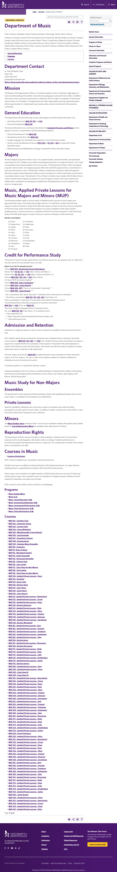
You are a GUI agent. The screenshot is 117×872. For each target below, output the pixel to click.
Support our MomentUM (97, 844)
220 (16, 305)
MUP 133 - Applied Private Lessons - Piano (25, 602)
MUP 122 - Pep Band (16, 579)
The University (94, 156)
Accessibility (45, 863)
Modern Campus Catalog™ (76, 870)
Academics (45, 836)
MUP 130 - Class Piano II (18, 594)
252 (20, 277)
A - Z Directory (98, 4)
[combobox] (65, 17)
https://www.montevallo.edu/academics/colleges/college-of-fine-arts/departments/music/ (42, 82)
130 (34, 297)
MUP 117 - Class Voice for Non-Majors (23, 567)
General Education (14, 53)
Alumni (44, 845)
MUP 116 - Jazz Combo (17, 564)
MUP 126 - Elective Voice (18, 585)
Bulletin (41, 12)
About (43, 832)
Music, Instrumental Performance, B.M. (24, 505)
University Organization (97, 153)
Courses (10, 59)
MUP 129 (29, 297)
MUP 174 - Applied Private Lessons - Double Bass (28, 658)
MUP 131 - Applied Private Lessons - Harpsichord (28, 596)
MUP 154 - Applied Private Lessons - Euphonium (28, 634)
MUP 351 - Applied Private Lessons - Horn (25, 763)
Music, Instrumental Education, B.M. (23, 503)
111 (16, 272)
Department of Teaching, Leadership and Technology (98, 125)
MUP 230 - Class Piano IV (19, 675)
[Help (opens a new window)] (81, 22)
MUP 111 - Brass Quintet (18, 550)
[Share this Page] (73, 22)
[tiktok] (19, 848)
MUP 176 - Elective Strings (19, 663)
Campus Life (68, 832)
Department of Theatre (97, 148)
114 (28, 272)
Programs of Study (95, 42)
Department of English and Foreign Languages (98, 99)
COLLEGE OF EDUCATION (98, 113)
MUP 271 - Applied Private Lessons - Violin (25, 719)
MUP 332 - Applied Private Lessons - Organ (26, 742)
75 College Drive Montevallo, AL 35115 (17, 840)
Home (34, 12)
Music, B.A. (13, 497)
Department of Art (95, 135)
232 (56, 143)
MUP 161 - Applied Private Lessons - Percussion (27, 643)
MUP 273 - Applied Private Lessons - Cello (25, 725)
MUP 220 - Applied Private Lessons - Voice (25, 669)
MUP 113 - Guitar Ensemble (19, 556)
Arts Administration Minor (23, 426)
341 (24, 277)
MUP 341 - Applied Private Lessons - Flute (25, 748)
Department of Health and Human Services (98, 118)
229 (38, 297)
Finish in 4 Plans (95, 46)
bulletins (36, 870)
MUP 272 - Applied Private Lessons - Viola (25, 722)
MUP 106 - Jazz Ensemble (19, 535)
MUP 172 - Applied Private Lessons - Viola (25, 652)
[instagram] (8, 848)
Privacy (70, 863)
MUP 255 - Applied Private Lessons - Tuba (25, 713)
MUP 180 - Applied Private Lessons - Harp (25, 666)
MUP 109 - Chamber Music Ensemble (23, 544)
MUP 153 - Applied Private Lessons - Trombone (27, 631)
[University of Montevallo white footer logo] (16, 835)
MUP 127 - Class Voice (17, 588)
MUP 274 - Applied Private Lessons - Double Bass (28, 728)
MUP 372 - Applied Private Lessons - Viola (25, 783)
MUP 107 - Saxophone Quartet (21, 538)
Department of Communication (100, 139)
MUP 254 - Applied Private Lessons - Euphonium (28, 710)
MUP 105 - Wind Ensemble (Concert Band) (25, 532)
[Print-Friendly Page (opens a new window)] (77, 22)
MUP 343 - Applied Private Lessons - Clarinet (26, 754)
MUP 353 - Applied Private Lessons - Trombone (27, 768)
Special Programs (95, 66)
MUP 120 (8, 305)
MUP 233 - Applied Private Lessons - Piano (25, 684)
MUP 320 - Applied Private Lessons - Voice (25, 736)
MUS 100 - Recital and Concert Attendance (28, 269)
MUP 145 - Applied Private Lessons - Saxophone (28, 620)
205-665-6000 (9, 843)
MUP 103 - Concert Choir (18, 526)
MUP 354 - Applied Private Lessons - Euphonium (28, 771)
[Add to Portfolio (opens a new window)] (69, 22)
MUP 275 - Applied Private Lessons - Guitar (26, 730)
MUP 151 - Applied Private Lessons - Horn (25, 626)
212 (19, 274)
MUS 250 (15, 277)
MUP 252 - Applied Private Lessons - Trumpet (27, 704)
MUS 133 (30, 305)
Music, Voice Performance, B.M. (21, 511)
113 (21, 272)
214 (29, 274)
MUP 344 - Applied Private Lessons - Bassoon (27, 757)
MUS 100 (31, 355)
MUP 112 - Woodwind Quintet (20, 553)
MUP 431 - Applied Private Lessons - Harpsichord (28, 800)
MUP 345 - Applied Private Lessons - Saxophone (28, 760)
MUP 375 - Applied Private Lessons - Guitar (26, 792)
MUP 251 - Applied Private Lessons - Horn (25, 701)
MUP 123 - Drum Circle (17, 582)
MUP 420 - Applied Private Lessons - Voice (26, 798)
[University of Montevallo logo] (13, 4)
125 (34, 121)
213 (22, 274)
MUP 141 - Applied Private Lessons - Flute (25, 608)
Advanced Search (97, 24)
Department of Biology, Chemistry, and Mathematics (99, 86)
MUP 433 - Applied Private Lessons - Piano (26, 806)
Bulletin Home (94, 32)
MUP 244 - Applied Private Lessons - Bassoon (27, 696)
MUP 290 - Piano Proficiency (20, 733)
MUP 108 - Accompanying (19, 541)
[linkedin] (15, 848)
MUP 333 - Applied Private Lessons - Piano (25, 745)
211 (16, 274)
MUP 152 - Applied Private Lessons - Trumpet (26, 628)
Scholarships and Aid (71, 845)
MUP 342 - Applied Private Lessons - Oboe (25, 751)
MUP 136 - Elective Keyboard (20, 605)
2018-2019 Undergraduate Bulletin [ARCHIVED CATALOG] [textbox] (63, 17)
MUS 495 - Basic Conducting (21, 283)
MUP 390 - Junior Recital (20, 291)
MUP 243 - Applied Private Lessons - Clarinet (26, 693)
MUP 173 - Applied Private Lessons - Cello (25, 655)
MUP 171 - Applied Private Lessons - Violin (25, 649)
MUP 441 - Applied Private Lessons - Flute (25, 809)
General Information (96, 37)
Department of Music (96, 144)
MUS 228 (28, 124)
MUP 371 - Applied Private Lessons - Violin (25, 780)
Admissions (45, 840)
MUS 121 (29, 121)
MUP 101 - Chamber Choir (19, 521)
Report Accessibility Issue (58, 863)
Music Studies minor (16, 423)
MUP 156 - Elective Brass (18, 640)
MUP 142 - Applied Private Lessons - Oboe (25, 611)
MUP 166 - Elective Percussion (20, 646)
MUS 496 (14, 288)
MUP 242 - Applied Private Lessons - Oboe (25, 690)
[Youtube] (12, 848)
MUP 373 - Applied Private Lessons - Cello (25, 786)
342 (40, 121)
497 (20, 288)
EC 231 (50, 143)
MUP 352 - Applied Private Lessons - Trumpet (27, 765)
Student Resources (70, 840)
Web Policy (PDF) (79, 863)
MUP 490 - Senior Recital (21, 285)
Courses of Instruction (16, 456)
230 (42, 297)
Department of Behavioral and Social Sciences (99, 79)
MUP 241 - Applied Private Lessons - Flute (25, 687)
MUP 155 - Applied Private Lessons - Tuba (25, 637)
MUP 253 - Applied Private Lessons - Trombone (27, 707)
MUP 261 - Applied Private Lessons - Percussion (27, 716)
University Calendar (96, 159)
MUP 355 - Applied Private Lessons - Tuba (25, 774)
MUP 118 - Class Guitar (17, 570)
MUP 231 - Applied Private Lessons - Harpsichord (28, 678)
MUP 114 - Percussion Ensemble (21, 559)
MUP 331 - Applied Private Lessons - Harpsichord (28, 739)
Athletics (44, 849)
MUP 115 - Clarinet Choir (18, 561)
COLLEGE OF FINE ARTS (97, 131)
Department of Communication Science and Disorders (100, 92)
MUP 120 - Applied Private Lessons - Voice (25, 576)
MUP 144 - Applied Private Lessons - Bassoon (27, 617)
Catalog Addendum (96, 162)
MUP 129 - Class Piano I (18, 591)
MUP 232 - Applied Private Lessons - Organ (26, 681)
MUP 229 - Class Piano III (18, 672)
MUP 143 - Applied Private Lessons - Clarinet (26, 614)
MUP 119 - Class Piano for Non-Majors (23, 573)
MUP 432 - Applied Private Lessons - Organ (26, 803)
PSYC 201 (41, 143)
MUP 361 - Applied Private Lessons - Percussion (27, 777)
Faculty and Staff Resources (73, 836)
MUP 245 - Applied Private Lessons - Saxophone (28, 698)
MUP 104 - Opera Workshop (20, 529)
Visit (65, 849)
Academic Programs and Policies (60, 128)
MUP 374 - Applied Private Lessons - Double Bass (28, 789)
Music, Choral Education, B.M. (20, 500)
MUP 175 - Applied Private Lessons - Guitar (26, 661)
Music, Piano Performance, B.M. (21, 508)
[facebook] (5, 848)
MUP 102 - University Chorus (20, 524)
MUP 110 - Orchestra (17, 547)
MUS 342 (34, 137)
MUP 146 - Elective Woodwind (20, 623)
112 (18, 272)
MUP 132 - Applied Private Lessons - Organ (26, 599)
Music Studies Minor (17, 494)
